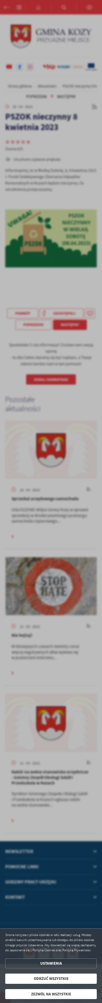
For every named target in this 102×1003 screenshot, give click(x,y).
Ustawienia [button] (51, 963)
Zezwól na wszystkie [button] (51, 994)
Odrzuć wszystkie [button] (51, 978)
